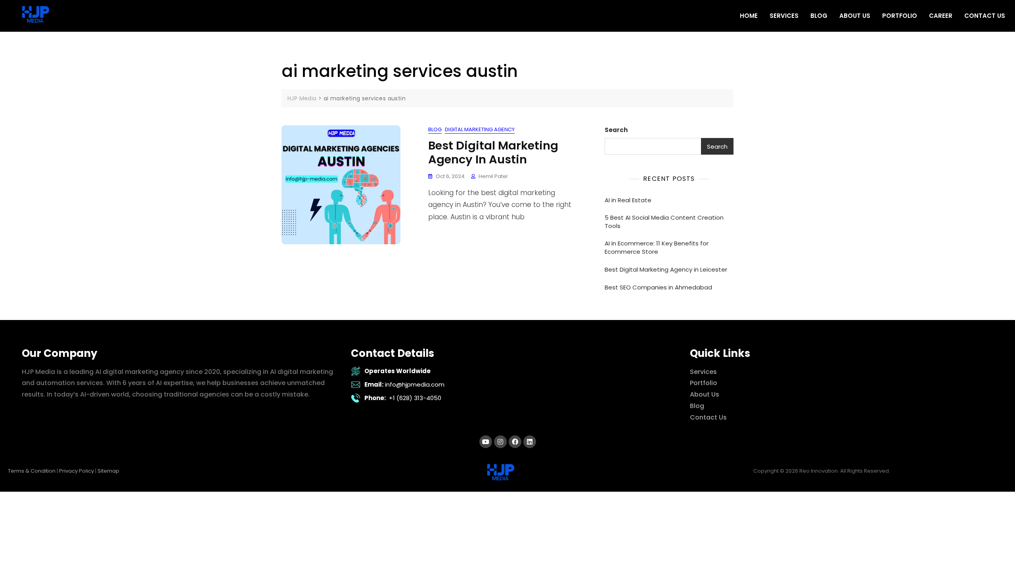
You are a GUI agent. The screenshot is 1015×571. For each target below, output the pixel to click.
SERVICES (784, 15)
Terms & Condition (32, 471)
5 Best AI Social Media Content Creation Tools (664, 221)
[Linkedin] (529, 441)
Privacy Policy (76, 471)
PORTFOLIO (899, 15)
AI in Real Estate (628, 200)
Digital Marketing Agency (480, 129)
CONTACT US (984, 15)
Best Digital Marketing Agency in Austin (493, 152)
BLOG (818, 15)
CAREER (940, 15)
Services (703, 371)
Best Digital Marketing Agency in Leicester (666, 269)
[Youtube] (485, 441)
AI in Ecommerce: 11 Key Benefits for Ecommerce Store (657, 247)
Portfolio (703, 382)
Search (616, 130)
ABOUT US (854, 15)
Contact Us (708, 417)
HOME (749, 15)
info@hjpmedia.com (414, 384)
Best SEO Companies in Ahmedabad (658, 287)
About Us (704, 394)
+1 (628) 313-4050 (415, 398)
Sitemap (108, 471)
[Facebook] (515, 441)
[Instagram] (500, 441)
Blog (435, 129)
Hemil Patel (493, 176)
